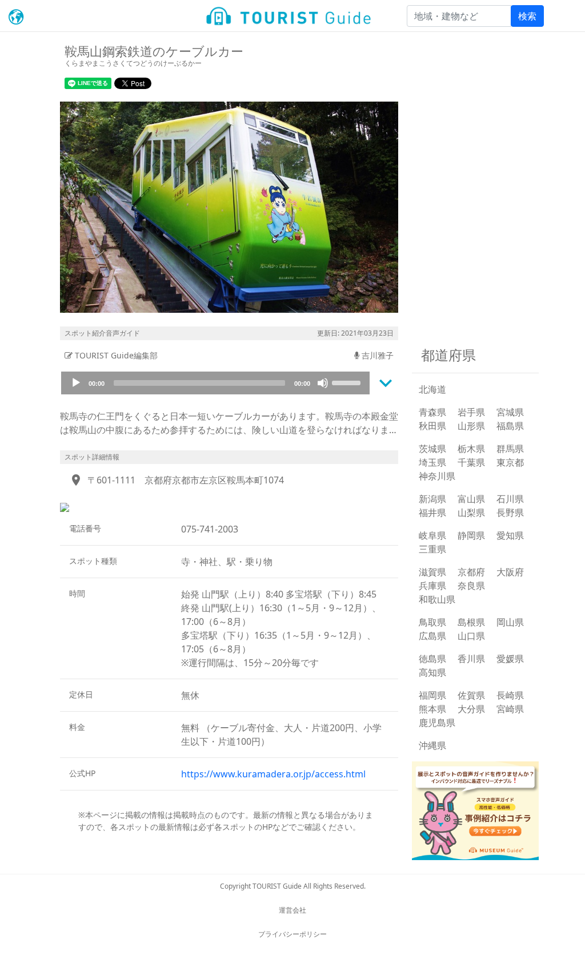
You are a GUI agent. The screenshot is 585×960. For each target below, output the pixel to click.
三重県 (432, 549)
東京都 (510, 462)
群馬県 (510, 448)
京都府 (471, 572)
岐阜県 (432, 535)
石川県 (510, 499)
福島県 (510, 426)
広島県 (432, 636)
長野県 (510, 512)
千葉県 (471, 462)
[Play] (76, 383)
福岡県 (432, 695)
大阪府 (510, 572)
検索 (527, 16)
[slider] (348, 382)
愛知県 (510, 535)
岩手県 (471, 412)
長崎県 (510, 695)
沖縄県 (432, 745)
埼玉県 (432, 462)
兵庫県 (432, 585)
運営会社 (292, 910)
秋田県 (432, 426)
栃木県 (471, 448)
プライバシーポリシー (292, 934)
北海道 (432, 389)
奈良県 (471, 585)
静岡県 (471, 535)
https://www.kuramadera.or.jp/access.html (273, 774)
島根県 (471, 622)
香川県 (471, 658)
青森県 (432, 412)
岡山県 (510, 622)
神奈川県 (437, 476)
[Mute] (322, 383)
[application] (215, 383)
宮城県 (510, 412)
